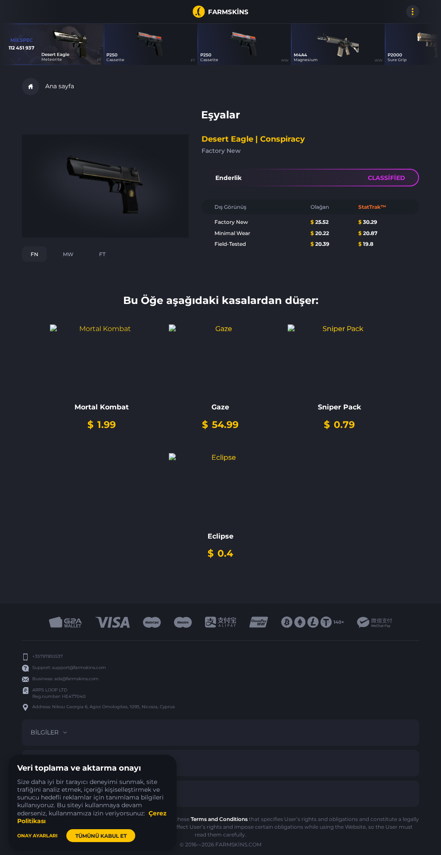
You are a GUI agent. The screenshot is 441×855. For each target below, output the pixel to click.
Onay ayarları (37, 836)
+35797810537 (47, 656)
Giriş (30, 11)
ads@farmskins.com (76, 679)
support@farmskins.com (79, 667)
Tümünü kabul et (101, 836)
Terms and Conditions (219, 819)
